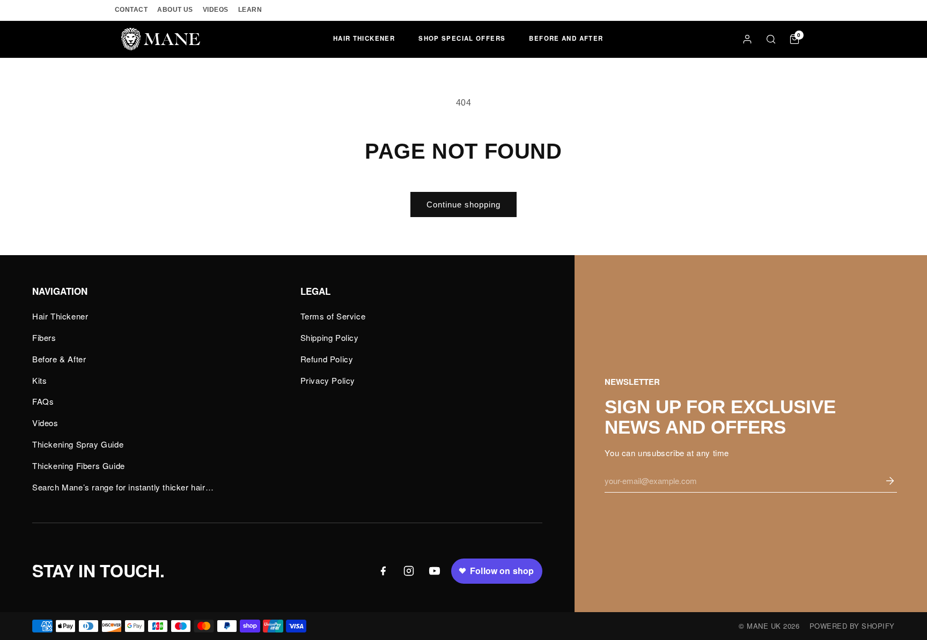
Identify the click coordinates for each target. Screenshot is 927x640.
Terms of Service (333, 316)
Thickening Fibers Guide (78, 465)
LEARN (250, 9)
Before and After (566, 38)
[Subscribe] (890, 481)
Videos (45, 422)
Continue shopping (463, 204)
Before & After (59, 358)
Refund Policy (327, 358)
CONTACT (131, 9)
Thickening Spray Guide (77, 444)
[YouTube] (434, 571)
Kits (39, 380)
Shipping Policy (329, 337)
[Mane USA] (160, 39)
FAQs (43, 401)
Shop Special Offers (461, 38)
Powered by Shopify (852, 626)
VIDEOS (216, 9)
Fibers (44, 337)
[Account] (747, 39)
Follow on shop (502, 570)
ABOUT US (175, 9)
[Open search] (771, 39)
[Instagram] (409, 571)
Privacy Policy (327, 380)
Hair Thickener (364, 38)
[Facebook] (383, 571)
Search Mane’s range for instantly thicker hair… (123, 487)
